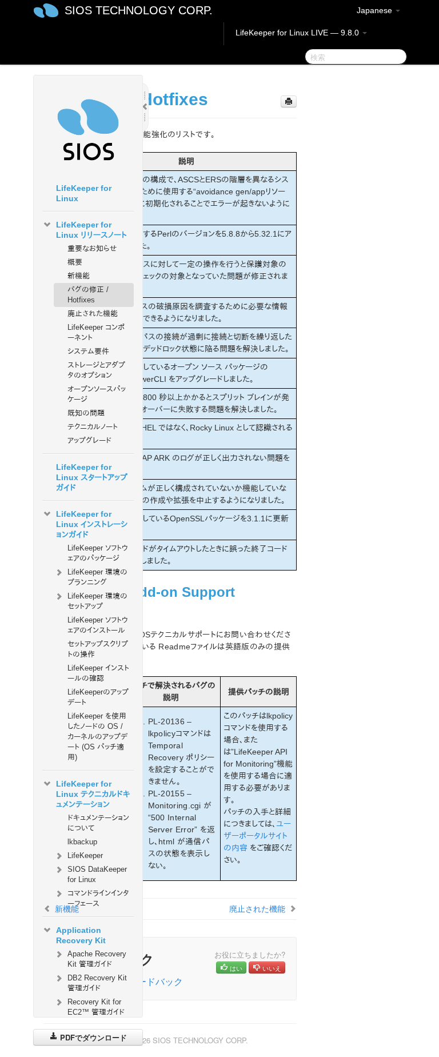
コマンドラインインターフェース (98, 898)
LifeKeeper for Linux (83, 193)
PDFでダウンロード (92, 1037)
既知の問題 (86, 413)
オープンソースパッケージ (96, 394)
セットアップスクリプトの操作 (97, 649)
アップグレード (89, 440)
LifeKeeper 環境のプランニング (97, 577)
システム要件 (88, 351)
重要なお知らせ (92, 248)
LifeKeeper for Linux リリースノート (91, 230)
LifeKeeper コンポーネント (96, 332)
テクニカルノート (92, 426)
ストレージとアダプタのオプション (96, 370)
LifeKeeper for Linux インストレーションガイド (91, 524)
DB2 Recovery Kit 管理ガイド (97, 983)
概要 (74, 262)
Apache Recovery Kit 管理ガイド (96, 959)
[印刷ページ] (289, 101)
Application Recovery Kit (81, 935)
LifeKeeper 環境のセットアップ (97, 601)
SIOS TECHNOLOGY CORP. (139, 10)
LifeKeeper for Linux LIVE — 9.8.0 (298, 32)
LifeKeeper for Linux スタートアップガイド (91, 477)
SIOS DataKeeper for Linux (97, 874)
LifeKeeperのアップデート (98, 697)
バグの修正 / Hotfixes (88, 294)
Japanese (375, 10)
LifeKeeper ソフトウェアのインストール (97, 625)
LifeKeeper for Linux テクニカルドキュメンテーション (93, 794)
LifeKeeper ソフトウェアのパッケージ (97, 553)
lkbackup (82, 841)
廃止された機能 (92, 313)
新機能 (78, 276)
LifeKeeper (85, 855)
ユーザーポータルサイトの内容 (257, 835)
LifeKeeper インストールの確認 (98, 673)
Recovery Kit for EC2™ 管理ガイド (96, 1007)
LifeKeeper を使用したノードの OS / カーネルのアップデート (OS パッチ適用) (97, 736)
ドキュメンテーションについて (98, 822)
